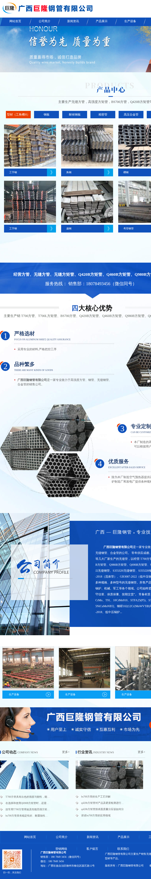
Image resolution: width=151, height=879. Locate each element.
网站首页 (15, 21)
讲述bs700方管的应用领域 (95, 815)
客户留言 (92, 848)
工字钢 (13, 172)
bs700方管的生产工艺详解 (95, 796)
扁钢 (68, 228)
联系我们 (123, 848)
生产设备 (130, 21)
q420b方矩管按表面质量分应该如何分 (102, 809)
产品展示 (102, 21)
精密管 (103, 114)
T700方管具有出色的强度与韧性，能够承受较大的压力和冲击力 (28, 796)
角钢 (68, 172)
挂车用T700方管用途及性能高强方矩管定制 (28, 809)
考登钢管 (128, 228)
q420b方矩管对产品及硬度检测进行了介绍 (103, 803)
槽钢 (126, 172)
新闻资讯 (73, 21)
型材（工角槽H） (18, 114)
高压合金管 (131, 114)
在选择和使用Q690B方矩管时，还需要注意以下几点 (28, 803)
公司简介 (44, 21)
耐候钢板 (75, 114)
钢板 (47, 114)
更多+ (66, 752)
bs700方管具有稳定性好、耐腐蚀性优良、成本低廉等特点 (28, 815)
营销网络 (61, 848)
